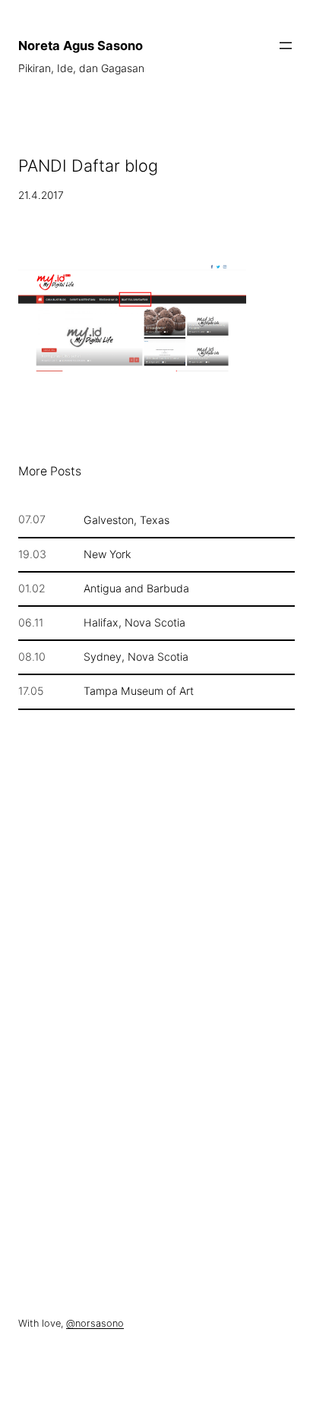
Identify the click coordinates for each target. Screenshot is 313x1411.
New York (107, 554)
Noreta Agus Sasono (80, 45)
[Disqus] (156, 968)
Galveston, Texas (126, 520)
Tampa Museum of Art (139, 691)
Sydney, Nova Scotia (136, 657)
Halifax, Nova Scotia (134, 623)
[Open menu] (286, 45)
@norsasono (95, 1323)
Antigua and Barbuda (136, 588)
